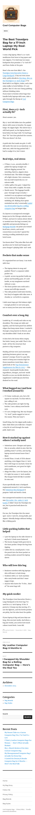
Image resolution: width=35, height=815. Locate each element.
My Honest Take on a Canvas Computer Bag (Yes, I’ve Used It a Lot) (17, 735)
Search (5, 714)
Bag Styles (8, 703)
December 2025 (10, 686)
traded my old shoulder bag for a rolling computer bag (18, 205)
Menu (6, 31)
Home (5, 781)
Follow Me (6, 790)
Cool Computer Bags (14, 25)
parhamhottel (9, 630)
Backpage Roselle (9, 227)
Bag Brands (9, 700)
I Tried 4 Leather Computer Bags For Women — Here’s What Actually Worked (18, 742)
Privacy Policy (8, 794)
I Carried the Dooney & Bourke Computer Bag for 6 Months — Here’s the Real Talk (16, 761)
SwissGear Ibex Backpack (15, 490)
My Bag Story (8, 785)
